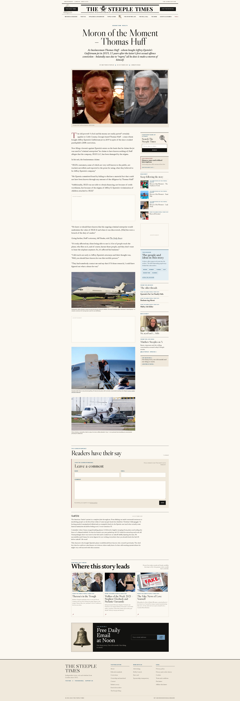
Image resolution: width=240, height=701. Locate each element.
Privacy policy (160, 669)
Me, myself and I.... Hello (149, 333)
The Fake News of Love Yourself (149, 597)
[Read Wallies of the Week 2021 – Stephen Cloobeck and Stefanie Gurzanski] (120, 582)
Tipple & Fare (111, 16)
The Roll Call (143, 16)
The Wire (154, 16)
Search (154, 150)
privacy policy (93, 502)
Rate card (136, 675)
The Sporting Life (130, 16)
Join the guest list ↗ (148, 167)
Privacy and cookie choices (164, 672)
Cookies (158, 675)
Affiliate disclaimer (161, 684)
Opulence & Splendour (96, 16)
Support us (89, 680)
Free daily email (71, 9)
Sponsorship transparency (141, 678)
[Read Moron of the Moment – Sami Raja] (144, 195)
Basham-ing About (147, 300)
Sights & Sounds (165, 16)
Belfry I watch (137, 672)
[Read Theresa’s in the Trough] (87, 582)
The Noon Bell (79, 680)
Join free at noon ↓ (148, 364)
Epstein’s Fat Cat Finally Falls (151, 294)
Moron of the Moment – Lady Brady (159, 205)
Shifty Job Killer (146, 307)
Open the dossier (148, 277)
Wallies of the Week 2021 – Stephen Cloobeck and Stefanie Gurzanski (119, 598)
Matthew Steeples (108, 65)
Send (162, 502)
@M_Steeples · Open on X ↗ (148, 351)
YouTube (68, 680)
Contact (113, 681)
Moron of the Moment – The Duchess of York (159, 185)
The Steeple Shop (116, 691)
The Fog (83, 16)
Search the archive (116, 687)
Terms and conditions (162, 678)
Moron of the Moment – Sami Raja (159, 195)
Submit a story (115, 684)
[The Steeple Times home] (120, 9)
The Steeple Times (81, 668)
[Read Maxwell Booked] (144, 216)
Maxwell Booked (155, 214)
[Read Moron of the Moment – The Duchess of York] (144, 184)
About (112, 669)
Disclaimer (159, 681)
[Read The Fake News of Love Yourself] (152, 582)
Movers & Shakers (71, 16)
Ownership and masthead (118, 678)
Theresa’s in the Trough (84, 596)
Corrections (114, 675)
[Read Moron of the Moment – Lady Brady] (144, 205)
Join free (160, 637)
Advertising (136, 669)
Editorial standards (116, 672)
